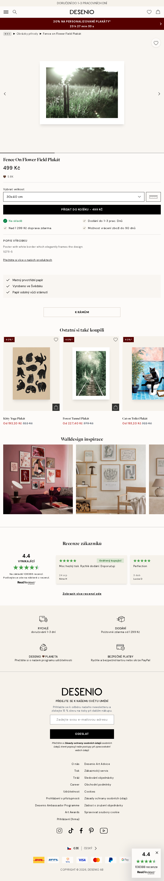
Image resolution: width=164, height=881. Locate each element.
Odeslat (82, 734)
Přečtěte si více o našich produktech (27, 260)
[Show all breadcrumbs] (7, 34)
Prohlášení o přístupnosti (63, 798)
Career (75, 784)
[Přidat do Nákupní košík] (56, 407)
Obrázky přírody (27, 33)
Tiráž (76, 777)
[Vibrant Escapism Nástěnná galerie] (38, 479)
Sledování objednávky (99, 777)
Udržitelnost (71, 791)
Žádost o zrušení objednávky (103, 805)
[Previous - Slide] (5, 94)
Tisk (77, 770)
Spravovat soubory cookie (101, 812)
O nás (76, 764)
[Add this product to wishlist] (156, 42)
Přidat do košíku (82, 209)
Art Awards (72, 812)
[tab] (27, 151)
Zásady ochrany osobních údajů (83, 743)
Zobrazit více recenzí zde (82, 593)
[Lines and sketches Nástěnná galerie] (111, 479)
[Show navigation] (6, 12)
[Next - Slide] (159, 94)
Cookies (89, 791)
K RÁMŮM (82, 312)
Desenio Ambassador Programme (57, 805)
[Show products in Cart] (158, 12)
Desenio (93, 869)
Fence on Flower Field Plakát (62, 33)
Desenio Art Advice (97, 764)
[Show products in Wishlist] (149, 12)
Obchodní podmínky (97, 784)
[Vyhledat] (14, 12)
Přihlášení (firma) (68, 819)
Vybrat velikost (13, 189)
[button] (153, 197)
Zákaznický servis (96, 770)
